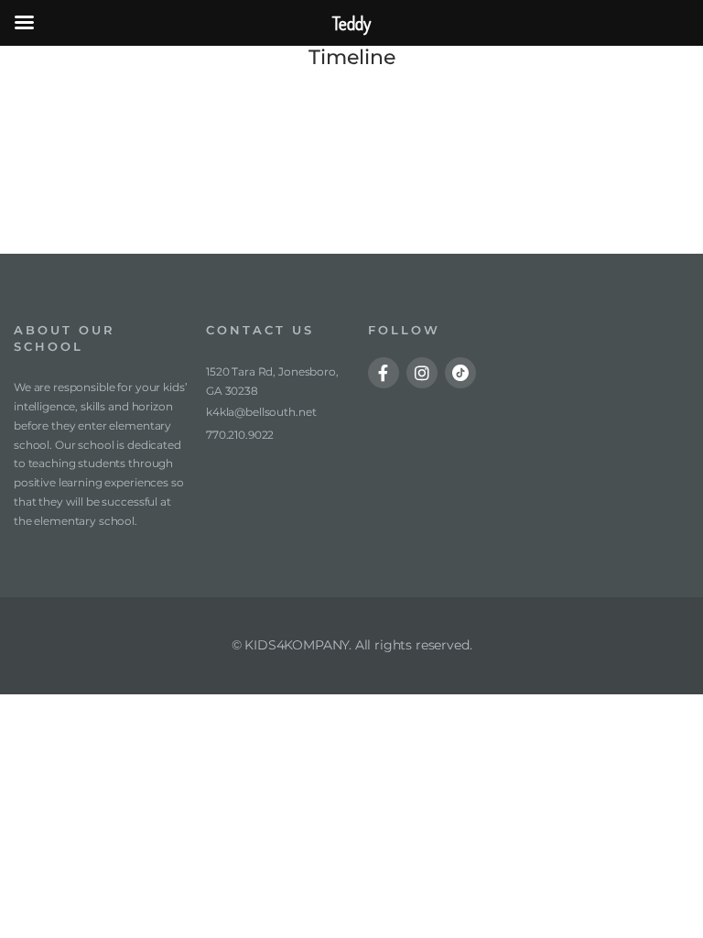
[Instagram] (422, 372)
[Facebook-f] (383, 372)
